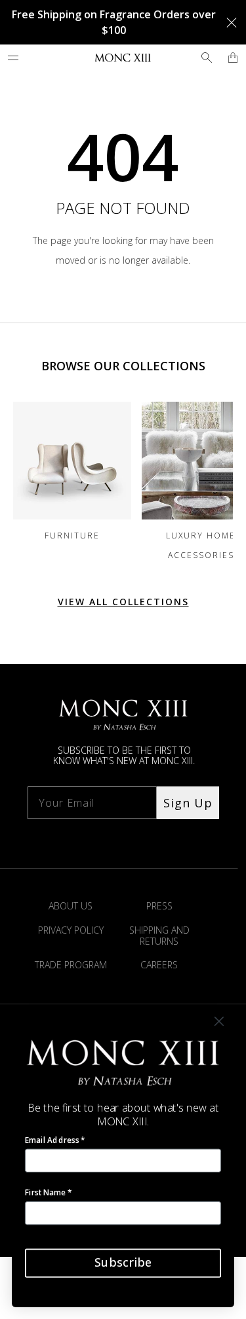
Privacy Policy (71, 930)
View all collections (123, 601)
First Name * (48, 1192)
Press (159, 906)
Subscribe (123, 1263)
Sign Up (188, 803)
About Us (70, 906)
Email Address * (55, 1139)
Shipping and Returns (159, 935)
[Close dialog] (219, 1021)
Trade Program (71, 964)
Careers (159, 964)
